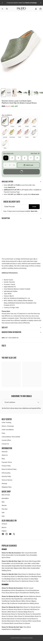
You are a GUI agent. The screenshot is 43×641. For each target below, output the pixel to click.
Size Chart (34, 153)
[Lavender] (5, 132)
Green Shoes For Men (32, 581)
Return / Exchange (8, 426)
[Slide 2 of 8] (9, 93)
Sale (3, 512)
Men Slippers (15, 568)
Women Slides (20, 601)
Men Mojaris (13, 566)
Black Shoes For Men (25, 574)
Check (34, 206)
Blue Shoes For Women (14, 619)
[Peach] (19, 132)
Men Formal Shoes (17, 555)
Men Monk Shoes (22, 566)
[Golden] (34, 121)
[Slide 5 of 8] (25, 93)
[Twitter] (14, 534)
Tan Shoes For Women (30, 614)
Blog (3, 459)
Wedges (18, 629)
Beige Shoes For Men (14, 579)
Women (4, 505)
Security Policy (6, 476)
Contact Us (5, 444)
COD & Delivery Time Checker (11, 437)
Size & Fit (5, 327)
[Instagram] (6, 534)
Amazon (4, 524)
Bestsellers (5, 498)
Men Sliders (23, 568)
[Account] (36, 9)
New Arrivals (6, 495)
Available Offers (7, 181)
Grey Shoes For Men (13, 576)
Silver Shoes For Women (22, 616)
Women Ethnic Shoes (13, 590)
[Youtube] (10, 534)
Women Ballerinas (29, 596)
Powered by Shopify (27, 638)
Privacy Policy (6, 466)
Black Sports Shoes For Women (17, 621)
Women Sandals (10, 601)
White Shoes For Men (27, 576)
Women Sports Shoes (17, 592)
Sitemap (4, 483)
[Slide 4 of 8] (19, 93)
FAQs (3, 433)
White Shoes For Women (15, 612)
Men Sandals (6, 568)
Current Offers (6, 440)
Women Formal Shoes (27, 590)
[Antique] (12, 121)
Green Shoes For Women (15, 614)
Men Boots (25, 561)
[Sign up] (38, 402)
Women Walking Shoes (31, 603)
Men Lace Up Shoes (13, 563)
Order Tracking (6, 422)
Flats (25, 627)
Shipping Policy (6, 487)
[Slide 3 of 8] (14, 93)
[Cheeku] (27, 121)
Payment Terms (7, 462)
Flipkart (4, 531)
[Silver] (34, 132)
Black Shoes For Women (27, 607)
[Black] (19, 121)
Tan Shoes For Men (27, 579)
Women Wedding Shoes (31, 592)
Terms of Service (7, 480)
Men (3, 502)
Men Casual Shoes (27, 553)
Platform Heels (10, 629)
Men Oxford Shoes (34, 566)
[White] (5, 142)
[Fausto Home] (21, 9)
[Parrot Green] (12, 132)
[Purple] (27, 132)
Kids (3, 516)
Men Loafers (32, 563)
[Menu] (2, 8)
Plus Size (4, 509)
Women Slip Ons (7, 603)
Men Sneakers (32, 568)
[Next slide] (40, 3)
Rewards (4, 451)
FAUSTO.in (18, 638)
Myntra (4, 527)
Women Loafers (23, 599)
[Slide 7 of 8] (36, 93)
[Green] (5, 121)
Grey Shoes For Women (21, 609)
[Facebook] (3, 534)
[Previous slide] (2, 3)
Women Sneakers (18, 603)
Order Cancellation (8, 430)
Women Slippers (31, 601)
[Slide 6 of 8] (30, 93)
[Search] (7, 9)
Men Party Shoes (28, 555)
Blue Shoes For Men (18, 581)
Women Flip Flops (12, 599)
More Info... (34, 211)
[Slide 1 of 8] (3, 93)
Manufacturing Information (11, 332)
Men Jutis (24, 563)
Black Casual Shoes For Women (20, 623)
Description (6, 218)
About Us (5, 455)
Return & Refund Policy (9, 469)
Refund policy (6, 473)
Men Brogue (33, 561)
